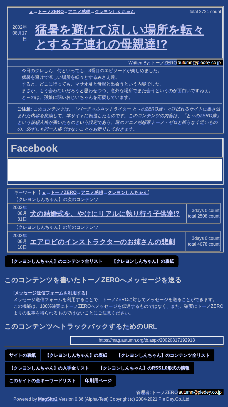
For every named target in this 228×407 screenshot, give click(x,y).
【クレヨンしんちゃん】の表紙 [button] (143, 261)
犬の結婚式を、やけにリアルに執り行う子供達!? (105, 213)
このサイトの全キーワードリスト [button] (42, 380)
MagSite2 (48, 399)
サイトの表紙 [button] (22, 355)
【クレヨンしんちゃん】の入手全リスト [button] (49, 368)
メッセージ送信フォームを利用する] (50, 292)
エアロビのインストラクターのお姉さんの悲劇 (102, 241)
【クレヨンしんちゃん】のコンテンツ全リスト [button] (56, 261)
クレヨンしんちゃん (115, 11)
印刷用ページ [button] (98, 380)
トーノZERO (51, 11)
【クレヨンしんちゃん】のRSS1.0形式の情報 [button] (144, 368)
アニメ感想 (79, 11)
